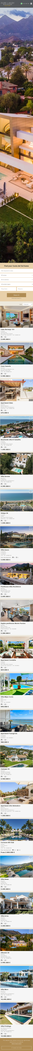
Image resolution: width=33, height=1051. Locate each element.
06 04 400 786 (26, 3)
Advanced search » (16, 298)
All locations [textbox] (5, 279)
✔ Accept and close (16, 1047)
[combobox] (16, 275)
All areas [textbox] (4, 275)
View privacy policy (16, 1043)
